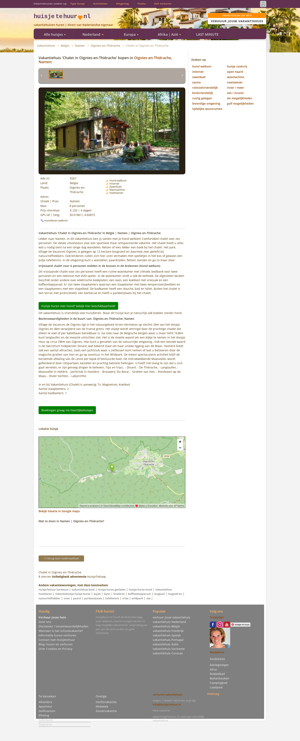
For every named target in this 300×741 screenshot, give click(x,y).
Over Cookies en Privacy (55, 649)
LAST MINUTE (207, 34)
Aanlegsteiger (219, 665)
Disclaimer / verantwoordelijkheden (63, 626)
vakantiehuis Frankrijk (168, 631)
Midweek (102, 706)
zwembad (199, 77)
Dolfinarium (47, 711)
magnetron (175, 594)
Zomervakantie (106, 711)
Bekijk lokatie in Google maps (59, 511)
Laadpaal (216, 687)
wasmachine (235, 77)
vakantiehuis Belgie (166, 626)
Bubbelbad (217, 674)
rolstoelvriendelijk (205, 88)
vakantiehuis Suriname (169, 649)
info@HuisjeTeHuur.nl (167, 704)
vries (125, 598)
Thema (141, 3)
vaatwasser (235, 82)
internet (198, 72)
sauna (196, 82)
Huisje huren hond (140, 589)
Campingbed (218, 683)
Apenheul (45, 706)
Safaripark (46, 720)
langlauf (159, 594)
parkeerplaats (93, 598)
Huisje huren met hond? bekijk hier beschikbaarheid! (78, 306)
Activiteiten (100, 3)
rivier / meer (235, 88)
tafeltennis (112, 598)
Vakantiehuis (46, 46)
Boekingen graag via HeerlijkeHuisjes (67, 410)
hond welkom (201, 66)
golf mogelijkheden (240, 103)
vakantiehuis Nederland (169, 622)
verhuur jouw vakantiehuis (171, 617)
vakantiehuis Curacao (168, 653)
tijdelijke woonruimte (207, 109)
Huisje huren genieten (112, 589)
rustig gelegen (202, 98)
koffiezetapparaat (139, 594)
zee (148, 598)
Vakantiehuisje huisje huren (72, 594)
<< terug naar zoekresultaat (61, 558)
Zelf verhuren (162, 3)
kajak (97, 594)
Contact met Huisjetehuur (57, 640)
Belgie (65, 46)
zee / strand (235, 93)
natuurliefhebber (49, 598)
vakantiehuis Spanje (167, 635)
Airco (213, 669)
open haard (235, 72)
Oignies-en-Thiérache (105, 46)
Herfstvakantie (106, 702)
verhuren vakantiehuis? (167, 694)
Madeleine (217, 652)
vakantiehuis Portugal (168, 640)
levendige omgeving (206, 103)
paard (77, 598)
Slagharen (45, 724)
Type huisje (77, 3)
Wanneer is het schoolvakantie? (61, 631)
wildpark (137, 598)
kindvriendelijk (202, 93)
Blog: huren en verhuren (56, 644)
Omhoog (213, 694)
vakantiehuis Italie (165, 644)
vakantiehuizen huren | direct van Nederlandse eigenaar (73, 24)
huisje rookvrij (237, 66)
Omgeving (122, 3)
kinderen (119, 594)
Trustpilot (217, 617)
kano (107, 594)
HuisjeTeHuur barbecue (53, 589)
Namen (80, 46)
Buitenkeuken (219, 678)
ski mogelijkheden (239, 98)
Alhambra (45, 702)
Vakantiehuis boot (83, 589)
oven (67, 598)
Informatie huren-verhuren (57, 635)
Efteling (44, 715)
